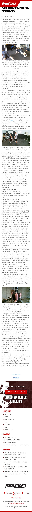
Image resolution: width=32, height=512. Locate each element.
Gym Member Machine (17, 503)
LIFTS (11, 121)
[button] (24, 4)
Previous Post (16, 374)
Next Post (16, 377)
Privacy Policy (16, 498)
